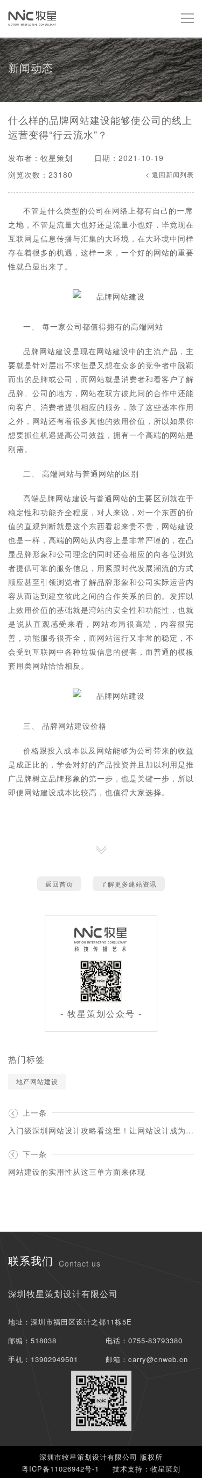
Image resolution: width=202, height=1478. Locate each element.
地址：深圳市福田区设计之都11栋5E (70, 1321)
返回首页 (59, 883)
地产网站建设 (37, 1081)
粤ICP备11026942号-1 (60, 1469)
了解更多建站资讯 (129, 883)
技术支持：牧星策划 (146, 1469)
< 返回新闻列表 (169, 174)
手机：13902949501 (43, 1359)
